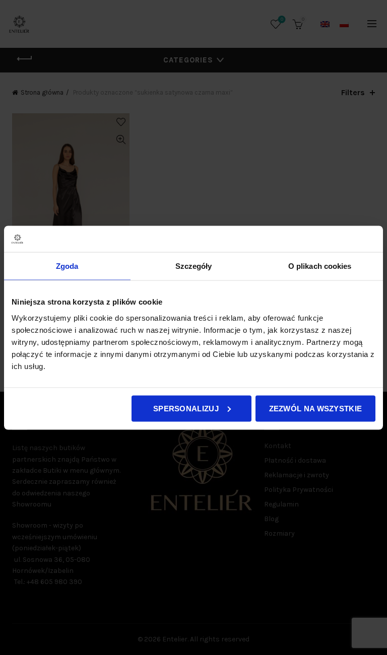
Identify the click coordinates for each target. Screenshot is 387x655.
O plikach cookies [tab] (320, 266)
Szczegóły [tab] (193, 266)
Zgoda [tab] (67, 266)
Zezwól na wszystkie (315, 408)
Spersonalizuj (186, 408)
